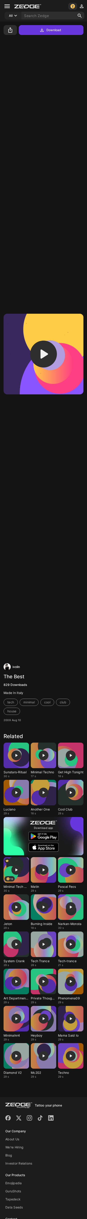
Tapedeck (13, 1199)
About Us (12, 1139)
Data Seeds (14, 1207)
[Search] (80, 16)
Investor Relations (18, 1163)
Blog (8, 1155)
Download (53, 30)
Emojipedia (13, 1183)
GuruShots (13, 1191)
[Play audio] (43, 354)
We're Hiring (14, 1147)
